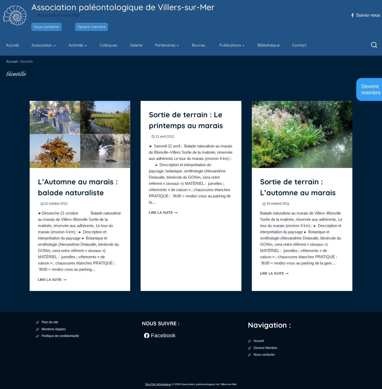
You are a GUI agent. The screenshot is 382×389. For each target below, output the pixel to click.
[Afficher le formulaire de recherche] (374, 45)
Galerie (136, 45)
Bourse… (199, 45)
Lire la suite (52, 280)
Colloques (108, 45)
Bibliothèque (269, 45)
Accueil (12, 45)
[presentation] (80, 134)
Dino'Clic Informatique (158, 384)
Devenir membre (91, 26)
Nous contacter (46, 26)
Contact (299, 45)
